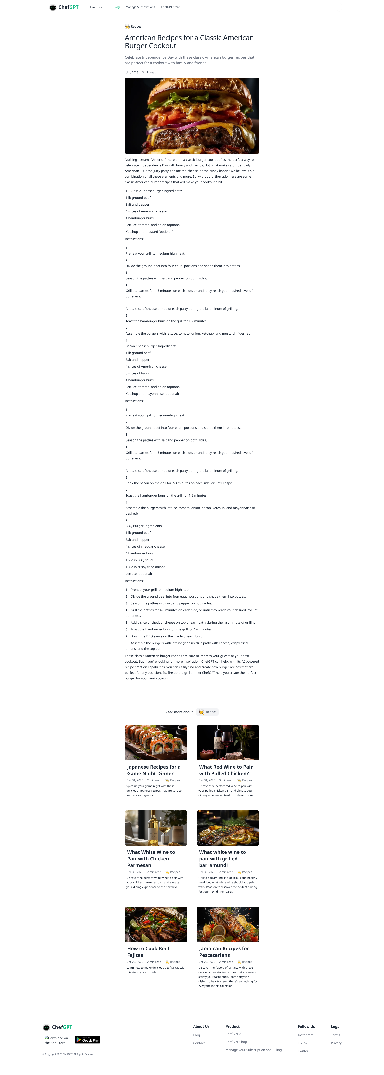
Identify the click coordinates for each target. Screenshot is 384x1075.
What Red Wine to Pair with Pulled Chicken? (226, 770)
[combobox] (339, 7)
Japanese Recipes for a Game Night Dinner (154, 770)
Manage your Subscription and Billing (254, 1050)
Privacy (336, 1043)
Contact (199, 1043)
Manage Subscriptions (140, 7)
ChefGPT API (235, 1034)
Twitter (303, 1051)
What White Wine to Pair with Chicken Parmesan (151, 859)
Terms (335, 1035)
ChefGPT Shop (236, 1042)
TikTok (302, 1043)
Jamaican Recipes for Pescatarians (224, 951)
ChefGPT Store (170, 7)
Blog (117, 7)
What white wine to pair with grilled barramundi (222, 859)
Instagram (305, 1035)
